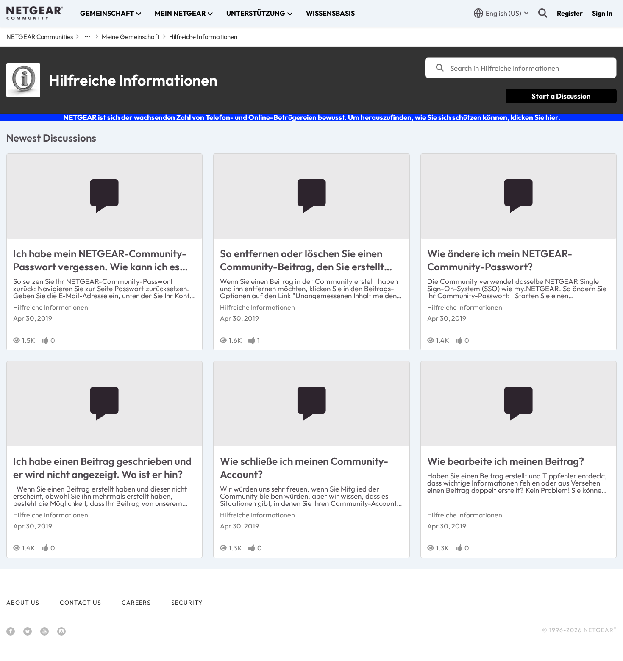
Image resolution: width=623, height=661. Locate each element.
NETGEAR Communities (39, 37)
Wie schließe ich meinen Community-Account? (304, 467)
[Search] (543, 13)
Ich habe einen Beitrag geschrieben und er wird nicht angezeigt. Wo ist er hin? (102, 467)
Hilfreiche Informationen (50, 307)
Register (570, 13)
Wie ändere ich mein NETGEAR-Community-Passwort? (499, 260)
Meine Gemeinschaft (131, 37)
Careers (136, 602)
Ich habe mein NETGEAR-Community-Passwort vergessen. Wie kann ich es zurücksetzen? (99, 260)
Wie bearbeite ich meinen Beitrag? (505, 461)
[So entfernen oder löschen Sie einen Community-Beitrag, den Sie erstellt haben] (311, 196)
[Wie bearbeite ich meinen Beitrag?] (518, 403)
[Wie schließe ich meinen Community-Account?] (311, 403)
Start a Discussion (561, 96)
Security (187, 602)
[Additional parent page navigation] (87, 36)
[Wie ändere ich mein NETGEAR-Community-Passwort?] (518, 196)
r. (547, 117)
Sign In (602, 13)
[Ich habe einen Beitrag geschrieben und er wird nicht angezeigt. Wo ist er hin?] (104, 403)
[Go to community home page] (34, 13)
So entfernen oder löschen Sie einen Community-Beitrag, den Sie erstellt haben (302, 260)
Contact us (80, 602)
